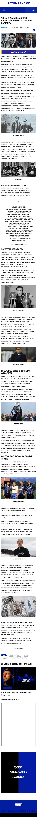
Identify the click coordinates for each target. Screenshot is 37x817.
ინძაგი (19, 655)
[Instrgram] (30, 10)
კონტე (26, 655)
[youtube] (33, 10)
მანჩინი (5, 658)
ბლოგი (4, 27)
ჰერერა (23, 658)
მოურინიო (14, 658)
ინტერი (11, 655)
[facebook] (27, 10)
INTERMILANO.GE (18, 3)
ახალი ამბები (12, 688)
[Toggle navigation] (4, 10)
